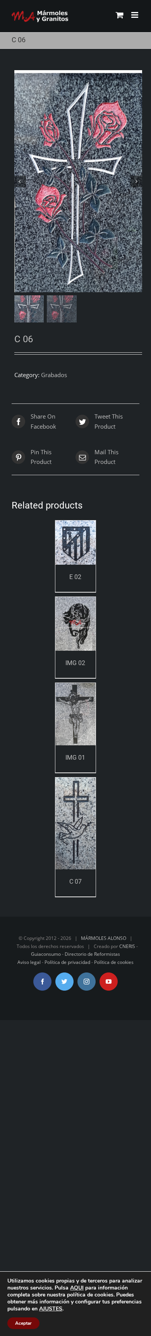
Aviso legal (29, 962)
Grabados (54, 375)
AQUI (77, 1287)
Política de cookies (114, 962)
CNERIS (127, 946)
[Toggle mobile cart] (120, 15)
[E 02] (75, 543)
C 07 (75, 881)
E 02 (75, 577)
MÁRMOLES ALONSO (103, 938)
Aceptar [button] (23, 1323)
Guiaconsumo (46, 954)
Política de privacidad (67, 962)
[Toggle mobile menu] (135, 15)
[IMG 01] (75, 714)
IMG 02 (75, 663)
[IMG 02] (75, 624)
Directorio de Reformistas (92, 954)
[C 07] (75, 823)
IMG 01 (75, 757)
